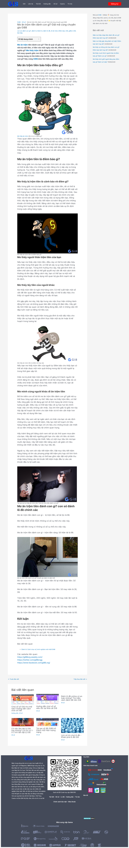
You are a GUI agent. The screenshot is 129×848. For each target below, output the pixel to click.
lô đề (74, 31)
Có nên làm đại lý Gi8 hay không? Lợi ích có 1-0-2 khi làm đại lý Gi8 (22, 730)
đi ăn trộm (54, 31)
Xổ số (55, 4)
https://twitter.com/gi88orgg (29, 660)
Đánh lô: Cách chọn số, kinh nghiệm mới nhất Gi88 (38, 649)
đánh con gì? (26, 31)
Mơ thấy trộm (32, 50)
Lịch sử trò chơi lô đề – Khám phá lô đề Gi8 (71, 736)
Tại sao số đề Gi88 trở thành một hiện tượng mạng (46, 730)
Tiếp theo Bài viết (80, 679)
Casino (62, 4)
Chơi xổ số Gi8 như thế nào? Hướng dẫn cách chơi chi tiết (21, 709)
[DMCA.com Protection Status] (89, 818)
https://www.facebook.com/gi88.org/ (33, 663)
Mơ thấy (20, 33)
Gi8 (24, 4)
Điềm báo (62, 31)
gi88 (70, 31)
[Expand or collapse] (38, 39)
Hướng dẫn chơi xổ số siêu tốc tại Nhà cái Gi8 (46, 707)
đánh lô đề (46, 31)
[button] (114, 3)
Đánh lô (39, 31)
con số (19, 31)
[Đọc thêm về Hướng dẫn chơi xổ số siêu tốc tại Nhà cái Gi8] (47, 699)
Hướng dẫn (47, 4)
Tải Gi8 (38, 4)
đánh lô (34, 31)
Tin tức (70, 4)
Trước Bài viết (13, 679)
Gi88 (18, 22)
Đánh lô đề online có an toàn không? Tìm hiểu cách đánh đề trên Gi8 (71, 698)
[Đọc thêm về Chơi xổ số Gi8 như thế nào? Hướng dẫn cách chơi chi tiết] (22, 699)
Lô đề (62, 797)
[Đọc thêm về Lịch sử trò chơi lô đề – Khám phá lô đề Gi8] (72, 725)
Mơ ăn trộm (22, 45)
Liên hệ (30, 4)
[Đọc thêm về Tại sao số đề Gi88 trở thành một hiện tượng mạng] (47, 722)
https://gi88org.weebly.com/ (29, 657)
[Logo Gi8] (28, 758)
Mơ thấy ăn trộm (22, 136)
